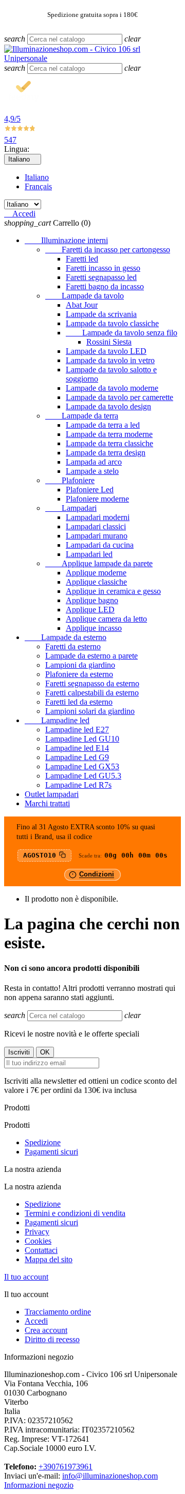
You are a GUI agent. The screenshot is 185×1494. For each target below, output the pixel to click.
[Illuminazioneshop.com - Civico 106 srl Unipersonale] (92, 58)
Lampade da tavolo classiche (112, 323)
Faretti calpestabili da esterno (92, 692)
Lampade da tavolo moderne (112, 388)
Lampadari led (89, 554)
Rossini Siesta (109, 341)
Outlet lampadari (52, 794)
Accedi (36, 1321)
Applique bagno (92, 600)
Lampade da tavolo (84, 295)
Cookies (38, 1241)
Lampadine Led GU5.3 (83, 775)
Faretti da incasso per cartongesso (107, 249)
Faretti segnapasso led (101, 277)
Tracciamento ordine (58, 1311)
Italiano (37, 177)
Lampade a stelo (92, 471)
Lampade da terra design (105, 452)
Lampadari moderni (98, 517)
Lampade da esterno (65, 637)
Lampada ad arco (94, 461)
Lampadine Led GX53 (82, 766)
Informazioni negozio (38, 1485)
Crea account (46, 1330)
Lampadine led (57, 720)
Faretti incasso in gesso (103, 268)
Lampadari (71, 508)
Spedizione (43, 1142)
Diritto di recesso (52, 1339)
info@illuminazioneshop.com (110, 1475)
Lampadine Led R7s (78, 785)
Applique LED (90, 609)
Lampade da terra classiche (109, 443)
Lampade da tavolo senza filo (121, 332)
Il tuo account (26, 1276)
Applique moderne (96, 572)
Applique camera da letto (106, 618)
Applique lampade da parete (99, 563)
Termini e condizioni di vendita (75, 1213)
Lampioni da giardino (80, 665)
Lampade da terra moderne (109, 434)
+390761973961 (65, 1466)
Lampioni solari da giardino (90, 711)
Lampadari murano (96, 535)
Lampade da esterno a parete (91, 655)
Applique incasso (94, 628)
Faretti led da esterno (79, 702)
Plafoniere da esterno (79, 674)
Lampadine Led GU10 (82, 738)
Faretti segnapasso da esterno (92, 683)
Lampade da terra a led (103, 425)
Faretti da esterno (73, 646)
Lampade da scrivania (101, 314)
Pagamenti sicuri (51, 1151)
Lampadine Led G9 (77, 757)
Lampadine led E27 (77, 729)
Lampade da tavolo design (108, 406)
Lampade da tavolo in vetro (110, 360)
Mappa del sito (48, 1259)
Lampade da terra (81, 415)
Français (38, 186)
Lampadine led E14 (77, 748)
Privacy (37, 1231)
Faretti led (82, 258)
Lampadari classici (96, 526)
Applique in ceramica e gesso (113, 591)
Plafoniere (70, 480)
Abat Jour (82, 305)
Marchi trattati (47, 803)
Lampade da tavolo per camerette (119, 397)
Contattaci (41, 1250)
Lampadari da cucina (100, 545)
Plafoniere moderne (97, 498)
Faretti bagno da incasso (105, 286)
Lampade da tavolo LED (106, 351)
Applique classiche (96, 581)
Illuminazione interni (66, 240)
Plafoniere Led (90, 489)
